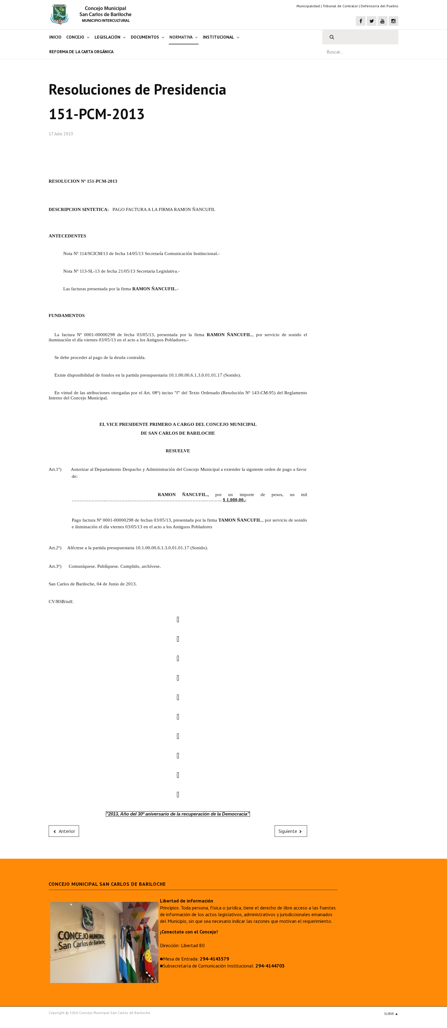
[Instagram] (393, 21)
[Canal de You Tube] (382, 21)
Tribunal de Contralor (340, 6)
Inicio (55, 37)
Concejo (75, 37)
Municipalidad (308, 6)
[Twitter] (371, 21)
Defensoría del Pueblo (379, 6)
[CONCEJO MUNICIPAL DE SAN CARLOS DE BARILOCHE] (93, 14)
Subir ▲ (391, 1013)
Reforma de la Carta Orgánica (81, 51)
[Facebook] (361, 21)
